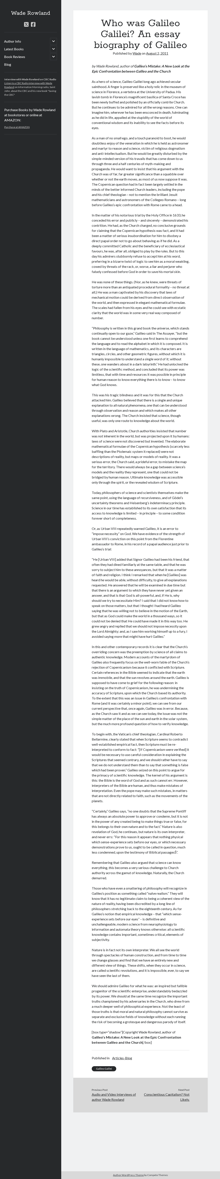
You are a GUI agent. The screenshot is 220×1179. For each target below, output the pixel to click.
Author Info (12, 41)
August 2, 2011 (157, 53)
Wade (137, 53)
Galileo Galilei (104, 1068)
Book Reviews (14, 57)
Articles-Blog (122, 1058)
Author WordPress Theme (128, 1175)
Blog (7, 64)
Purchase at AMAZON (17, 127)
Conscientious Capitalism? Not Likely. (166, 1096)
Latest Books (14, 49)
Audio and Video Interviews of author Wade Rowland (114, 1096)
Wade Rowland (30, 13)
